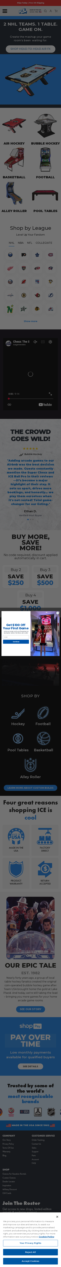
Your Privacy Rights (30, 1243)
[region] (30, 1239)
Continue (16, 642)
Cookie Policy (46, 1236)
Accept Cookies (30, 1261)
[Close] (57, 1216)
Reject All (30, 1252)
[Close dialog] (57, 613)
